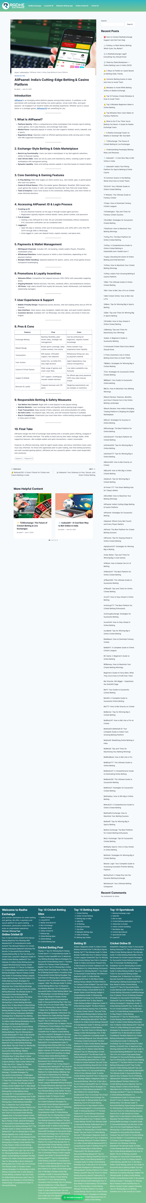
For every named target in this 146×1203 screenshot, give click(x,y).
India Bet (80, 921)
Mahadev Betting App (64, 6)
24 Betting (80, 924)
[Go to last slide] (16, 515)
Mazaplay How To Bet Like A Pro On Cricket (90, 1165)
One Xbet (80, 929)
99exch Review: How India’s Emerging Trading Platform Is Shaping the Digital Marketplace (119, 412)
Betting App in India (84, 919)
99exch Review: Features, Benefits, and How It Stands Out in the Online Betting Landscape (118, 400)
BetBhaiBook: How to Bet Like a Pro (118, 757)
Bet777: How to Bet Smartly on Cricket (119, 707)
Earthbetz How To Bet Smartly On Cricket (125, 1192)
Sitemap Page (15, 931)
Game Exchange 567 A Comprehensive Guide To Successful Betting (17, 1094)
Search (104, 21)
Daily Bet (116, 916)
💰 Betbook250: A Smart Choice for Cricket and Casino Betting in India (30, 472)
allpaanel (18, 458)
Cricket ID (95, 6)
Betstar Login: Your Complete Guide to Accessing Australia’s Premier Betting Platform (119, 867)
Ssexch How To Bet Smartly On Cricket (124, 1114)
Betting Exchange (83, 927)
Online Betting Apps (48, 936)
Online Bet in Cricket (120, 924)
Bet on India (117, 919)
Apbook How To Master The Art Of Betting (126, 1076)
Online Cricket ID (82, 6)
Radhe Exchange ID (48, 917)
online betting (20, 76)
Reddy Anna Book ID (48, 923)
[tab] (49, 540)
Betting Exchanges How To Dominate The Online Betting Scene (17, 997)
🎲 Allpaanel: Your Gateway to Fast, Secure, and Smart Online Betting (75, 472)
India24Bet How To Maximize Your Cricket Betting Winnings (17, 1104)
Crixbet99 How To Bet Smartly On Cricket (125, 1033)
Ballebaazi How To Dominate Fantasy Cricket (55, 1077)
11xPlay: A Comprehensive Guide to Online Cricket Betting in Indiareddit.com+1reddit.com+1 (118, 248)
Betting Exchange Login (121, 913)
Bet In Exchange (47, 925)
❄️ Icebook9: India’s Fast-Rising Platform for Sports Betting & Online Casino (118, 170)
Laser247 (116, 937)
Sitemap (5, 931)
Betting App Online (84, 937)
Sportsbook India (119, 935)
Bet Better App (118, 929)
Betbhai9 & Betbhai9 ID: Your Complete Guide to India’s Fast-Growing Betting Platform (116, 732)
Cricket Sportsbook (120, 932)
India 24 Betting (82, 935)
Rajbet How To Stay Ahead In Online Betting (126, 1116)
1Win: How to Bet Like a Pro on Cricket (119, 290)
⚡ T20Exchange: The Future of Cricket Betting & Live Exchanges (32, 526)
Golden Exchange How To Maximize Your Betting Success (125, 976)
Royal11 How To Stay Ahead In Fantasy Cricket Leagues (54, 996)
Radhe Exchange (35, 6)
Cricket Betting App (48, 942)
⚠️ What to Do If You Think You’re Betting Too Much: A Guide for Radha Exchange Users (118, 124)
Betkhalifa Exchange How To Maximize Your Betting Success (17, 1015)
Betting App (45, 933)
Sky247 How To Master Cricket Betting (52, 1177)
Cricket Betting (82, 913)
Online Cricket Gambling (122, 927)
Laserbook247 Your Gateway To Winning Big (54, 1128)
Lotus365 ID (48, 6)
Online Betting (46, 939)
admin (18, 89)
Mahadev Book (46, 928)
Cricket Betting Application (123, 921)
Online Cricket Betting (85, 916)
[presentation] (32, 505)
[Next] (89, 515)
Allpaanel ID (28, 458)
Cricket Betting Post (50, 947)
